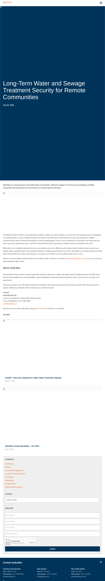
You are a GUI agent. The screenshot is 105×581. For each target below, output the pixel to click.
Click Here (42, 309)
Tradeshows (9, 464)
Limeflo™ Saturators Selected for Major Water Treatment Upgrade (33, 378)
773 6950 (78, 571)
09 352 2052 (45, 571)
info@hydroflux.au (10, 304)
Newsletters (9, 480)
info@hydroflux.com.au (77, 259)
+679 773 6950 (85, 574)
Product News (10, 484)
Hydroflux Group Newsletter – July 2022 (22, 446)
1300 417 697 (11, 571)
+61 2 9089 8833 (17, 574)
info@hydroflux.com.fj (78, 577)
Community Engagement (14, 471)
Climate (8, 467)
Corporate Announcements (15, 474)
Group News (9, 477)
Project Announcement (13, 487)
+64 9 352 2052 (52, 574)
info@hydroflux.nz (43, 577)
